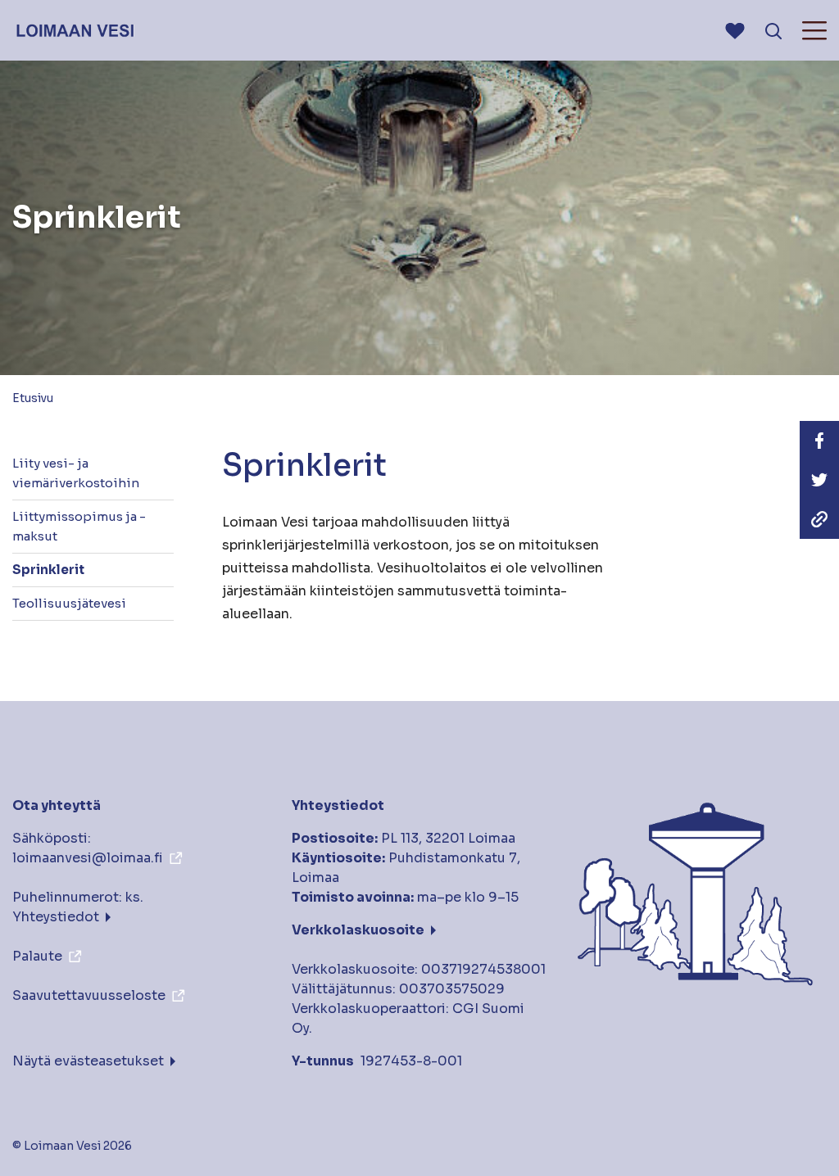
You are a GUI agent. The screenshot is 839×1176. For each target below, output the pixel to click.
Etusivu (32, 398)
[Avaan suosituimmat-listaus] (735, 30)
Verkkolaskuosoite (358, 930)
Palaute (37, 956)
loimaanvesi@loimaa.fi (87, 857)
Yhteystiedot (55, 916)
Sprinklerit (48, 569)
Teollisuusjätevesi (69, 603)
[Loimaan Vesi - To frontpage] (73, 30)
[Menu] (814, 30)
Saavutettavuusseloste (89, 995)
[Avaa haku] (773, 30)
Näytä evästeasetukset (88, 1061)
